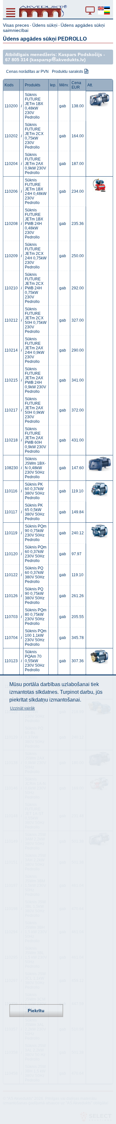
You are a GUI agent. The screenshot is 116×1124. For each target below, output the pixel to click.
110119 (11, 533)
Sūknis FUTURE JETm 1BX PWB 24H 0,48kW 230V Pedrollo (34, 223)
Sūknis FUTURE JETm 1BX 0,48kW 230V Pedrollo (34, 106)
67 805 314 (16, 59)
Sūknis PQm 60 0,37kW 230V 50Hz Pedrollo (35, 554)
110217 (11, 410)
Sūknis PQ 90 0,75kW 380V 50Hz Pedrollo (34, 596)
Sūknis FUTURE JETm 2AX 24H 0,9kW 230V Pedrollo (34, 350)
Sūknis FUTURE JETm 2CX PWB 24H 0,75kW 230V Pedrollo (34, 288)
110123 (11, 661)
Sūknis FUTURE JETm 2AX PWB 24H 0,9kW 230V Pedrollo (35, 380)
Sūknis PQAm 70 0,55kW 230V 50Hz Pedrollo (34, 661)
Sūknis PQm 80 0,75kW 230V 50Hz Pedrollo (35, 617)
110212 (11, 320)
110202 (11, 136)
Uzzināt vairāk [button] (22, 708)
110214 (11, 350)
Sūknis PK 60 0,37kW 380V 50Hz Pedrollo (34, 491)
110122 (11, 575)
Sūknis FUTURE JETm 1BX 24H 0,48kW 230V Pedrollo (35, 191)
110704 (11, 637)
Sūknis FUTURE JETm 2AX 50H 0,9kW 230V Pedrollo (34, 410)
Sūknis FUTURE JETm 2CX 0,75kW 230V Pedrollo (34, 136)
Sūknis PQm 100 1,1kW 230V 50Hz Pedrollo (35, 638)
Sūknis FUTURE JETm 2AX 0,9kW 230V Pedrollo (35, 163)
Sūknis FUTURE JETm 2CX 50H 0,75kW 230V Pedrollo (35, 320)
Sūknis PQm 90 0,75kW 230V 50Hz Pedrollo (35, 533)
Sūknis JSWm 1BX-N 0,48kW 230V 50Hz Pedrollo (35, 468)
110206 (11, 191)
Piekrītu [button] (36, 1010)
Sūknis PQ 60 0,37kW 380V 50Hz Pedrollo (34, 575)
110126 (11, 596)
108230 (11, 468)
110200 (11, 106)
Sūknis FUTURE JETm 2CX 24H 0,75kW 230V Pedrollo (35, 255)
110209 (11, 256)
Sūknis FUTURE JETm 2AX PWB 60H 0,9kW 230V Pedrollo (35, 440)
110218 (11, 440)
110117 (11, 512)
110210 (11, 288)
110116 (11, 491)
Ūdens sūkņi (44, 25)
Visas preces (16, 25)
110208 (11, 223)
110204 (11, 163)
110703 (11, 617)
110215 (11, 380)
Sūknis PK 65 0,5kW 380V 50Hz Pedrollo (34, 512)
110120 (11, 554)
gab (62, 106)
